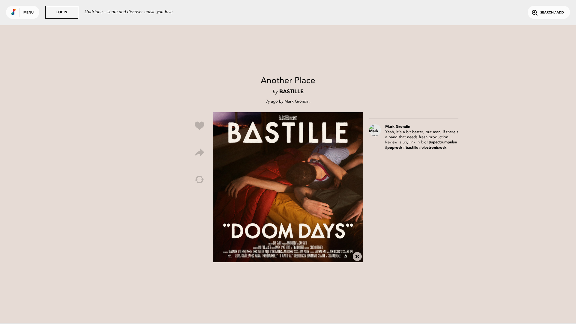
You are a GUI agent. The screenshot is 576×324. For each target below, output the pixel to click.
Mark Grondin (296, 101)
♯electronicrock (432, 148)
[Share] (199, 152)
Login (61, 12)
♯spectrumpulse (443, 142)
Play (288, 187)
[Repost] (199, 179)
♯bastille (411, 148)
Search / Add (552, 12)
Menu (28, 12)
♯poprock (393, 148)
